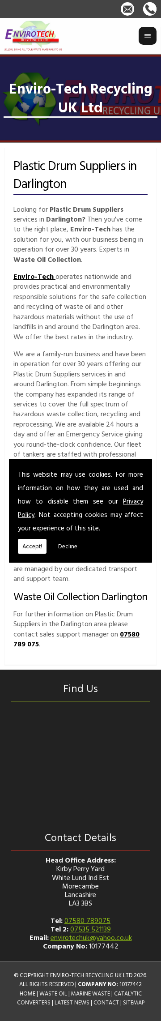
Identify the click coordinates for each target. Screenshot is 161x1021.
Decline (67, 546)
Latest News (72, 1002)
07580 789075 (87, 920)
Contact (106, 1002)
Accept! (32, 546)
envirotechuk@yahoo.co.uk (91, 937)
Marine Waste (90, 993)
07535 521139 (90, 928)
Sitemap (133, 1002)
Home (27, 993)
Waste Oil (53, 993)
